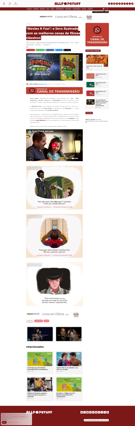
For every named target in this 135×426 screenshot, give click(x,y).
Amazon (71, 118)
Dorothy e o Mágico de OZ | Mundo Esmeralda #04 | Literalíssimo (65, 394)
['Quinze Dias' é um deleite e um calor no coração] (69, 359)
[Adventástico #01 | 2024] (90, 84)
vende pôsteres (41, 120)
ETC (53, 8)
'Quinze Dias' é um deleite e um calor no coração (67, 368)
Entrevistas (60, 8)
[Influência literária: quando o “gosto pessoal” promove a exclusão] (39, 384)
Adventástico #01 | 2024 (100, 83)
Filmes (36, 8)
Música (43, 8)
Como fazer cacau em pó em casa (94, 66)
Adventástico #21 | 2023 (100, 92)
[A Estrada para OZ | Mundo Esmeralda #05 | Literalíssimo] (39, 359)
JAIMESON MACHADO (94, 420)
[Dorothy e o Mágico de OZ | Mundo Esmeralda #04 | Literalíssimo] (69, 384)
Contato (90, 8)
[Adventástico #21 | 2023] (90, 93)
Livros (29, 8)
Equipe (84, 8)
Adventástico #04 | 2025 (100, 74)
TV (48, 8)
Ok (4, 422)
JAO (107, 420)
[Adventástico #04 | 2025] (90, 76)
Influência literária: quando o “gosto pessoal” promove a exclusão (37, 394)
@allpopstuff (43, 84)
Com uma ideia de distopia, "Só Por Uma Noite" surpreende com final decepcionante (101, 102)
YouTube (68, 8)
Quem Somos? (76, 8)
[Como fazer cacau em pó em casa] (97, 61)
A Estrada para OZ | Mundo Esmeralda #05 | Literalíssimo (37, 368)
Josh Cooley (39, 320)
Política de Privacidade (19, 416)
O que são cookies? (12, 422)
